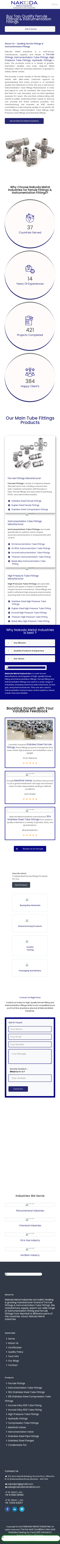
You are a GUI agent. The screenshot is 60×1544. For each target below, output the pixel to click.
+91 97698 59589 (14, 1495)
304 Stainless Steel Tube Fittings (29, 818)
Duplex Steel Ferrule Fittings (25, 505)
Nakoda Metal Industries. (37, 1526)
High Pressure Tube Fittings (29, 59)
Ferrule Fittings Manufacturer (24, 478)
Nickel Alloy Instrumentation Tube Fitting (29, 562)
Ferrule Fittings (16, 1383)
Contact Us (11, 1471)
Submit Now (18, 1089)
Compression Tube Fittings (23, 1423)
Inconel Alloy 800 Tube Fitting (25, 1409)
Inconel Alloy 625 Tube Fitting (25, 1405)
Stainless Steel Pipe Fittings (23, 1436)
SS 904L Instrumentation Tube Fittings (31, 548)
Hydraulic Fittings (42, 60)
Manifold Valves (23, 780)
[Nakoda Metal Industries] (24, 4)
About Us (13, 1343)
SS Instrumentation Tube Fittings (28, 544)
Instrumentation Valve (21, 1431)
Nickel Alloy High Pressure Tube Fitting (30, 621)
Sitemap (38, 1535)
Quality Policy (15, 1352)
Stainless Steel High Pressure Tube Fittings (29, 603)
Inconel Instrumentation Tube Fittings (31, 552)
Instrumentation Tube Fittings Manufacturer (25, 523)
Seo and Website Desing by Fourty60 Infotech (31, 1531)
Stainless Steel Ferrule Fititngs (29, 746)
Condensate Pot (17, 1445)
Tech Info (13, 1356)
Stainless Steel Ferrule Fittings (26, 500)
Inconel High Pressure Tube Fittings (29, 612)
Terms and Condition (33, 1529)
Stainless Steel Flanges (21, 1440)
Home (11, 1338)
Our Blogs (13, 1360)
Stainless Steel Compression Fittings (30, 509)
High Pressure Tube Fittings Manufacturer (23, 577)
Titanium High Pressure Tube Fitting (29, 616)
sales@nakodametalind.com (23, 1487)
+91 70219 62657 (14, 1503)
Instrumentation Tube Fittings (31, 57)
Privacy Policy (24, 1535)
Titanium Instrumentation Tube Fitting (31, 556)
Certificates (15, 1347)
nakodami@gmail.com (20, 1484)
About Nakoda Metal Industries (24, 121)
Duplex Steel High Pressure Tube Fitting (31, 608)
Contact (13, 1365)
